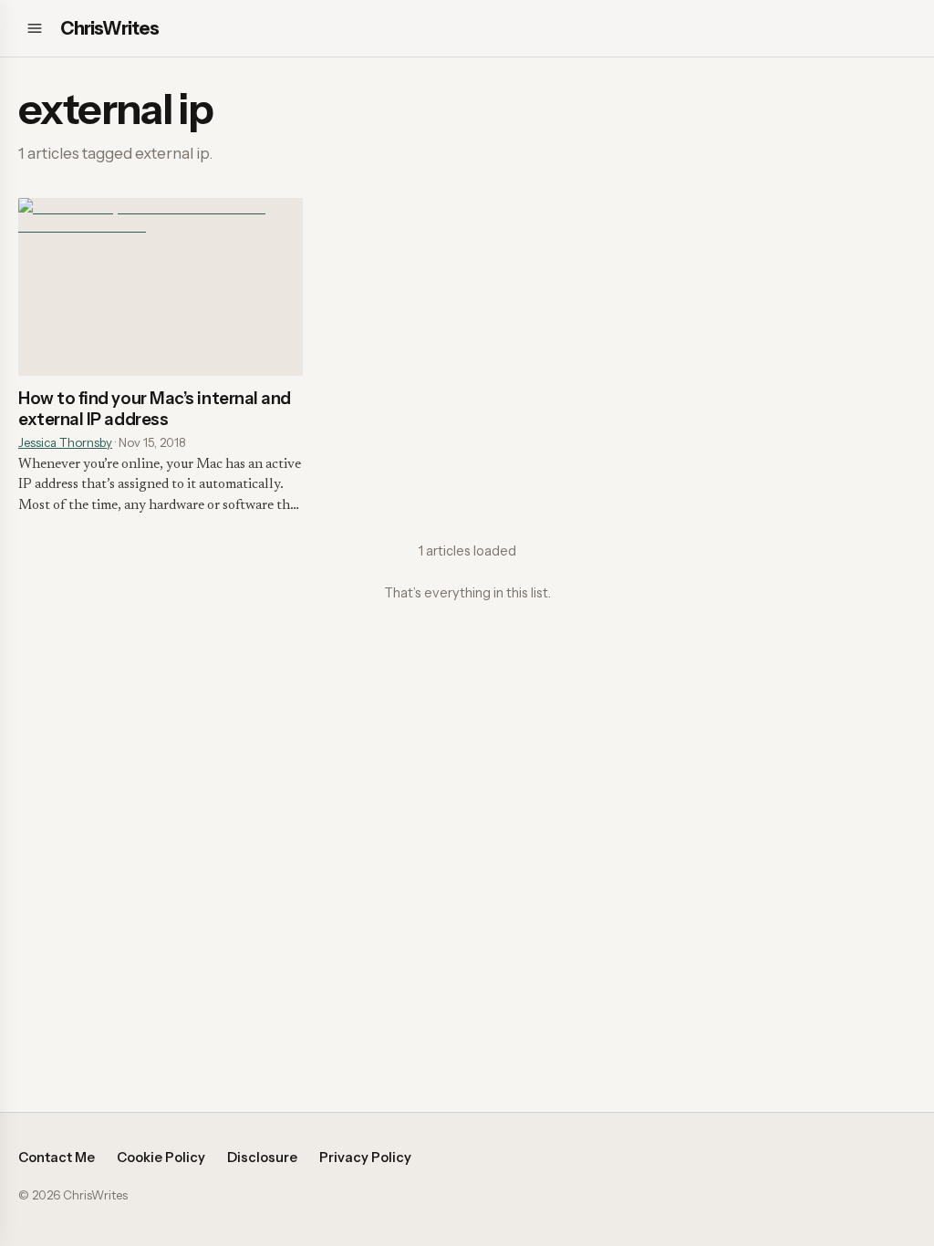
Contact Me (56, 1157)
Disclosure (262, 1157)
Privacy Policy (365, 1157)
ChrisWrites (109, 28)
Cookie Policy (161, 1157)
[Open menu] (34, 28)
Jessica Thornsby (65, 442)
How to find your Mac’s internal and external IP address (154, 409)
